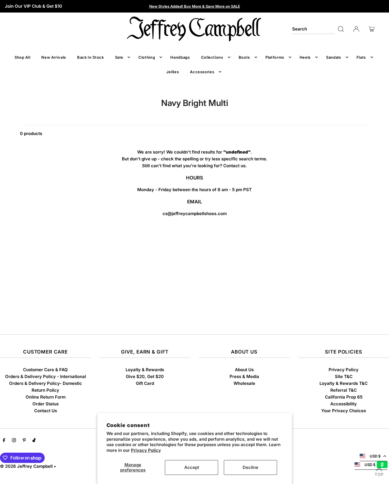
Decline (250, 467)
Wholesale (244, 383)
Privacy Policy (146, 450)
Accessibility (343, 404)
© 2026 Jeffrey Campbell (26, 466)
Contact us (234, 165)
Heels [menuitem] (305, 57)
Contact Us (45, 410)
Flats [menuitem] (361, 57)
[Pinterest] (24, 440)
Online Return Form (45, 397)
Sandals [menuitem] (333, 57)
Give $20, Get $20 (145, 376)
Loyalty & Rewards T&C (344, 383)
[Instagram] (14, 440)
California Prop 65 (344, 397)
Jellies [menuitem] (172, 72)
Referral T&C (343, 390)
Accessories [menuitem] (202, 72)
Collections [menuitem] (212, 57)
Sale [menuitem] (119, 57)
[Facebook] (4, 440)
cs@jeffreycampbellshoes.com (195, 213)
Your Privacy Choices (343, 410)
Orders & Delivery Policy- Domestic (45, 383)
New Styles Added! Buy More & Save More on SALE (194, 6)
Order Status (45, 404)
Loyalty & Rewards (145, 369)
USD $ (375, 456)
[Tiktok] (34, 440)
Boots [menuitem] (244, 57)
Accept (191, 467)
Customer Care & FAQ (45, 369)
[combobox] (313, 29)
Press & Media (244, 376)
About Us (244, 369)
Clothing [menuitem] (146, 57)
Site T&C (344, 376)
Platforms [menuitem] (274, 57)
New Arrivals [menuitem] (53, 57)
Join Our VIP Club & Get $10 (33, 6)
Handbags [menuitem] (180, 57)
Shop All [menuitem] (22, 57)
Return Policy (45, 390)
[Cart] (371, 29)
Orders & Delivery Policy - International (45, 376)
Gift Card (145, 383)
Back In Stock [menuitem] (90, 57)
